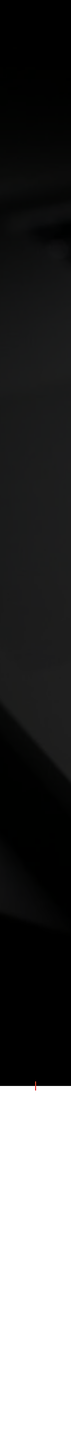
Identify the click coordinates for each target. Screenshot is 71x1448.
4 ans (43, 1228)
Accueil (30, 575)
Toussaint (32, 1228)
